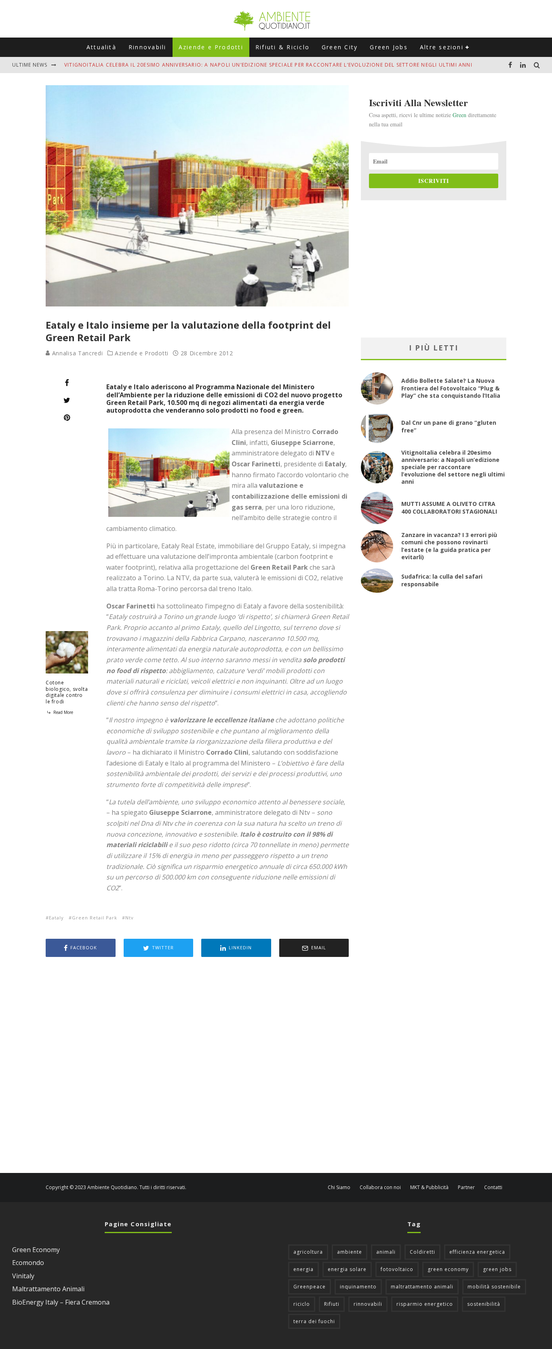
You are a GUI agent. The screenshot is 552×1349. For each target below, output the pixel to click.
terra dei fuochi (314, 1321)
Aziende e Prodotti (211, 47)
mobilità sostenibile (494, 1286)
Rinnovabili (147, 47)
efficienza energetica (477, 1251)
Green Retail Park (94, 918)
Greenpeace (309, 1286)
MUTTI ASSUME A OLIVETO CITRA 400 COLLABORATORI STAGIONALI (449, 507)
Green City (340, 47)
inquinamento (358, 1286)
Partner (466, 1187)
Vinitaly (23, 1275)
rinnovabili (368, 1304)
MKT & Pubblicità (429, 1187)
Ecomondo (28, 1262)
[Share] (67, 382)
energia (303, 1269)
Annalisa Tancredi (76, 353)
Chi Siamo (339, 1187)
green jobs (497, 1269)
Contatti (493, 1187)
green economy (448, 1269)
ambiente (349, 1251)
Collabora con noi (380, 1187)
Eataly (56, 918)
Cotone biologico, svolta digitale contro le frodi (67, 692)
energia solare (347, 1269)
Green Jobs (388, 47)
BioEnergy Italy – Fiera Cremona (61, 1302)
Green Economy (36, 1249)
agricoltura (308, 1251)
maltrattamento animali (422, 1286)
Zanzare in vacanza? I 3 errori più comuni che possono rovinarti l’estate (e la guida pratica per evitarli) (449, 546)
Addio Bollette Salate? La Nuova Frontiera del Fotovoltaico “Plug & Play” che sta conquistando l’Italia (450, 388)
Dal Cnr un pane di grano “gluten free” (448, 426)
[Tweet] (67, 400)
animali (386, 1251)
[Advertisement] (197, 1066)
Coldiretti (422, 1251)
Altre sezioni (442, 47)
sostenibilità (483, 1304)
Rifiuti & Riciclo (282, 47)
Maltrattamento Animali (48, 1288)
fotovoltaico (397, 1269)
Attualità (101, 47)
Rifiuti (331, 1304)
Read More (62, 712)
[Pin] (67, 417)
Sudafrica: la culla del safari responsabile (441, 580)
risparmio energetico (424, 1304)
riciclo (301, 1304)
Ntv (129, 918)
